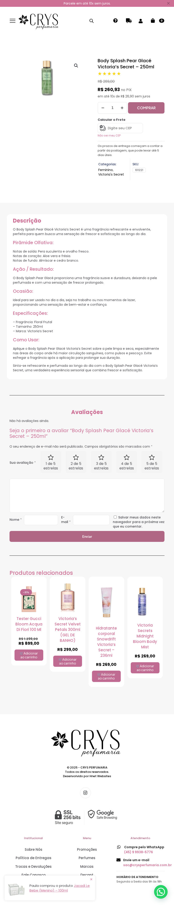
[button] (76, 65)
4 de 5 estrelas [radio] (126, 466)
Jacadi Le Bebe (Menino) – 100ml (59, 888)
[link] (87, 817)
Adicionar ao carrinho (29, 655)
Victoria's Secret (111, 174)
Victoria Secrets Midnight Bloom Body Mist (145, 636)
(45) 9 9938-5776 (138, 852)
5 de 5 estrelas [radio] (152, 466)
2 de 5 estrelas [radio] (76, 466)
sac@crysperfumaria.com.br (147, 865)
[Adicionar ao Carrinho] (37, 590)
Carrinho (162, 20)
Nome (16, 519)
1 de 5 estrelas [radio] (51, 466)
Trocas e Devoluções (33, 866)
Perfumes (87, 857)
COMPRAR (146, 107)
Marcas (87, 866)
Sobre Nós (33, 849)
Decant (86, 875)
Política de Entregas (33, 857)
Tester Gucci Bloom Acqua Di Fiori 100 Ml (28, 624)
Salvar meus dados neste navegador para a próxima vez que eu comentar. (138, 522)
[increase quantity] (122, 108)
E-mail (66, 519)
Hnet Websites (100, 776)
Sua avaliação (23, 462)
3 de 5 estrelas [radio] (101, 466)
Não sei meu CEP (109, 135)
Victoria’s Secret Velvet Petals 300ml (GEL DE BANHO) (68, 629)
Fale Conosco (34, 875)
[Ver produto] (37, 601)
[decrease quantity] (103, 108)
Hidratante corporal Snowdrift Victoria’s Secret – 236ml (106, 641)
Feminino (105, 170)
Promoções (87, 849)
